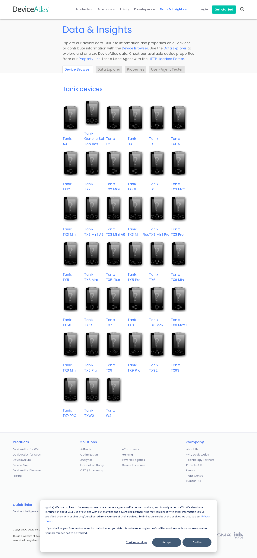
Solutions (105, 9)
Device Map (21, 465)
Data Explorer (175, 48)
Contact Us (193, 481)
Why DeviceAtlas (197, 454)
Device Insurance (133, 465)
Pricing (125, 9)
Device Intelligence (26, 511)
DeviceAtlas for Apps (27, 454)
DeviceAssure (22, 460)
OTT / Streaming (91, 470)
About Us (192, 449)
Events (190, 470)
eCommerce (131, 449)
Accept (166, 542)
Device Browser (135, 48)
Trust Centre (194, 476)
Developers (143, 9)
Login (203, 9)
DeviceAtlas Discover (27, 470)
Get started (224, 9)
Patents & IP (194, 465)
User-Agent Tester (167, 69)
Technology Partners (200, 460)
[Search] (242, 12)
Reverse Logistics (133, 460)
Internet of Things (92, 465)
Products (83, 9)
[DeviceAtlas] (31, 11)
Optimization (89, 454)
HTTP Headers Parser (166, 58)
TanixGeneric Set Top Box (94, 138)
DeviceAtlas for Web (26, 449)
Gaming (127, 454)
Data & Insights (172, 9)
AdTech (85, 449)
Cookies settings (136, 542)
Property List (89, 58)
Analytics (86, 460)
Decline (197, 542)
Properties (135, 69)
